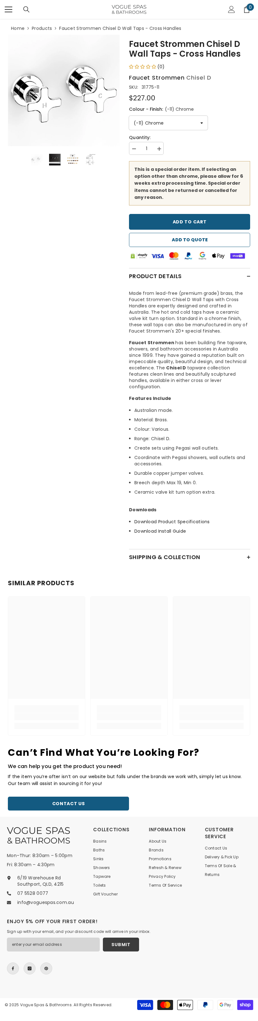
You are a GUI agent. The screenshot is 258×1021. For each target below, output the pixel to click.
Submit (120, 944)
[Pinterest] (46, 968)
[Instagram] (30, 968)
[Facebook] (13, 968)
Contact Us (68, 803)
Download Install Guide (160, 531)
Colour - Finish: (161, 109)
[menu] (8, 9)
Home (18, 28)
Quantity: (140, 137)
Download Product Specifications (172, 522)
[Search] (26, 9)
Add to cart (190, 222)
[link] (46, 716)
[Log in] (231, 9)
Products (42, 28)
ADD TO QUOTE (190, 240)
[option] (64, 90)
